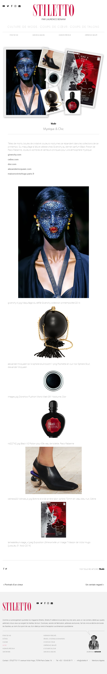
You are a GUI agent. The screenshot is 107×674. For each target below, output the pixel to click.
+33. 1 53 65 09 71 (66, 660)
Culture (5, 642)
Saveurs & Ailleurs (38, 35)
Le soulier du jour (50, 648)
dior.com (12, 164)
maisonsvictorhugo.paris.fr (21, 173)
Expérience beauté (91, 35)
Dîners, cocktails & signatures (54, 638)
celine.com (13, 159)
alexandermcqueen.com (19, 168)
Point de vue (14, 35)
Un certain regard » (95, 584)
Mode (53, 123)
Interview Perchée (50, 635)
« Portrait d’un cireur (13, 584)
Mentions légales (98, 660)
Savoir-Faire (6, 652)
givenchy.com (14, 154)
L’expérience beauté (50, 645)
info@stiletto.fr (82, 660)
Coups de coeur (49, 642)
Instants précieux (65, 35)
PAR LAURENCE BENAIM (54, 19)
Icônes (5, 638)
